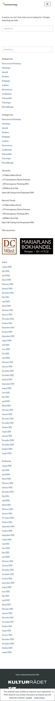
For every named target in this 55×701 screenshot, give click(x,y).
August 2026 (7, 266)
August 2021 (6, 431)
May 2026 (5, 270)
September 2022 (8, 383)
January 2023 (7, 366)
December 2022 (8, 370)
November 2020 (8, 444)
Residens (5, 76)
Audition (5, 84)
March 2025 (6, 305)
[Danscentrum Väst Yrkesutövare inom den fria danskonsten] (9, 4)
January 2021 (7, 435)
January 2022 (7, 413)
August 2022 (6, 387)
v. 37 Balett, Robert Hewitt (11, 174)
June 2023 (6, 348)
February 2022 (7, 409)
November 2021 (8, 422)
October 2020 (7, 448)
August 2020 (7, 453)
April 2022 (6, 400)
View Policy (39, 698)
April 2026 (6, 275)
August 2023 (6, 340)
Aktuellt (5, 71)
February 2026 (7, 283)
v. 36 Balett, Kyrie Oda (10, 187)
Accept (29, 698)
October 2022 (7, 379)
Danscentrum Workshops (11, 63)
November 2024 (8, 318)
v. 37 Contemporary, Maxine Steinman (16, 179)
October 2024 (7, 322)
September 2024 (8, 327)
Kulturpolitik (7, 97)
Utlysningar (6, 102)
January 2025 (7, 314)
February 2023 (7, 361)
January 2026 (7, 288)
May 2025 (5, 296)
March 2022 (6, 405)
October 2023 (7, 331)
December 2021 (7, 418)
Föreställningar (8, 106)
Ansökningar (7, 93)
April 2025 (6, 301)
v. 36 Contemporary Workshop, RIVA (15, 183)
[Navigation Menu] (47, 4)
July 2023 (5, 344)
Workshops (6, 67)
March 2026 (6, 279)
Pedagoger (6, 80)
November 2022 (8, 374)
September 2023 (8, 335)
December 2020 (8, 440)
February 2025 (7, 309)
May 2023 (5, 353)
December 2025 (8, 292)
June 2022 (6, 392)
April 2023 (6, 357)
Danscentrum (7, 89)
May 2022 (5, 396)
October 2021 (7, 426)
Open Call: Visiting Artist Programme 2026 (18, 192)
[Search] (50, 28)
